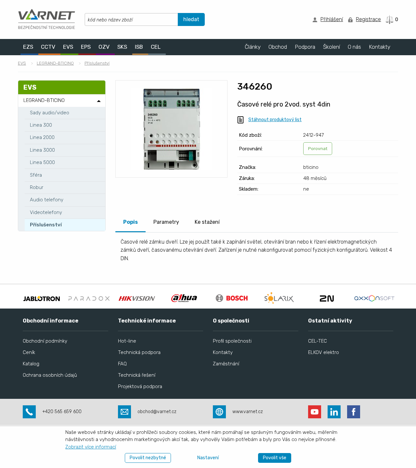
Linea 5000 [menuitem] (42, 162)
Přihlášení (331, 19)
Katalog (31, 364)
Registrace (368, 19)
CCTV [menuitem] (48, 47)
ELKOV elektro (323, 352)
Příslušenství (97, 63)
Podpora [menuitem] (305, 47)
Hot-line (127, 341)
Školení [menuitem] (331, 47)
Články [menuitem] (253, 47)
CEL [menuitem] (156, 47)
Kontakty (223, 352)
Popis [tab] (130, 222)
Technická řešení (136, 375)
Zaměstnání (226, 364)
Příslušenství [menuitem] (46, 225)
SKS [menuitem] (122, 47)
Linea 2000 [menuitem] (42, 137)
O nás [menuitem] (354, 47)
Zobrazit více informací (90, 447)
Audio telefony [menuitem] (46, 200)
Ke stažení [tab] (207, 222)
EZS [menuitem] (28, 47)
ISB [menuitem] (139, 47)
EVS (22, 63)
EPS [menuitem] (86, 47)
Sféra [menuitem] (36, 175)
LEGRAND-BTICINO (55, 63)
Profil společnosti (232, 341)
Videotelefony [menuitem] (46, 212)
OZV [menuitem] (104, 47)
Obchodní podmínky (45, 341)
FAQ (122, 364)
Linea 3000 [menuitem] (42, 150)
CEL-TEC (317, 341)
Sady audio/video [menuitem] (49, 113)
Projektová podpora (140, 386)
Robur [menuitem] (36, 187)
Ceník (29, 352)
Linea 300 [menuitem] (41, 125)
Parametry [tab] (166, 222)
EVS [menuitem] (68, 47)
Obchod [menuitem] (277, 47)
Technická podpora (139, 352)
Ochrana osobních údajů (50, 375)
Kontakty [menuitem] (379, 47)
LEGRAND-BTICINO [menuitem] (44, 100)
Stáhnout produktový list (275, 119)
